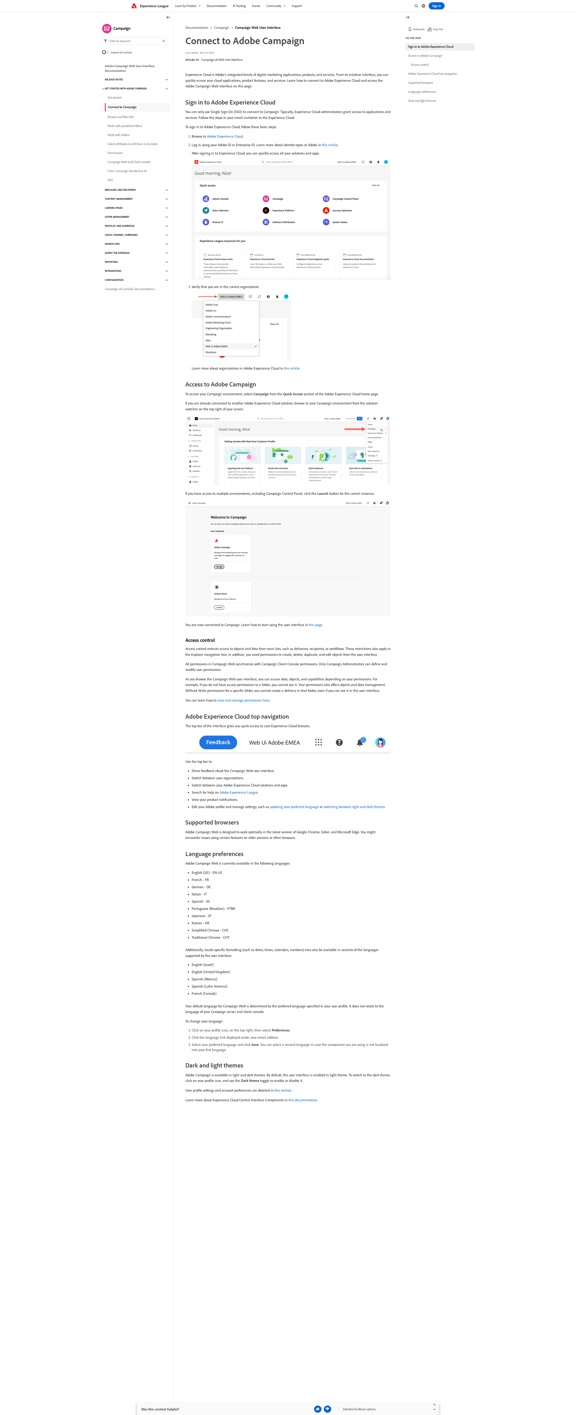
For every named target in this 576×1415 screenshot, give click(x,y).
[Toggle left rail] (168, 17)
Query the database (117, 253)
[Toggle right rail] (408, 17)
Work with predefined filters (125, 126)
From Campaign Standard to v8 (127, 171)
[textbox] (134, 41)
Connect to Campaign (122, 107)
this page (315, 624)
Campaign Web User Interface (258, 27)
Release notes (114, 79)
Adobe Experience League (239, 792)
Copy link (438, 29)
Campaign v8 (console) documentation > (130, 289)
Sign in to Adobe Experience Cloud (431, 47)
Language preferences (422, 92)
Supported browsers (420, 83)
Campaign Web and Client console (129, 162)
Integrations (113, 271)
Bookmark (419, 29)
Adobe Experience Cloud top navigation (432, 74)
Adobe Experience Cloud (225, 136)
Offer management (117, 217)
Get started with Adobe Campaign (126, 88)
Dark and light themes (422, 101)
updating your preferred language (294, 806)
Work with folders (119, 135)
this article (330, 145)
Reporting (111, 262)
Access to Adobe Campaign (425, 56)
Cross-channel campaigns (121, 235)
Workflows (112, 244)
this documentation (302, 1100)
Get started (115, 98)
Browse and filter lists (121, 117)
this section (282, 1090)
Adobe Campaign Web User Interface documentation (130, 68)
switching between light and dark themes (354, 806)
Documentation (196, 27)
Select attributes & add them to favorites (133, 144)
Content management (119, 199)
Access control (419, 65)
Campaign (221, 27)
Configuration (114, 280)
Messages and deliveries (120, 190)
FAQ (110, 180)
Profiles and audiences (120, 226)
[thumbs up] (318, 1409)
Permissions (115, 153)
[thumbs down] (327, 1409)
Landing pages (114, 208)
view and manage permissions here (243, 700)
